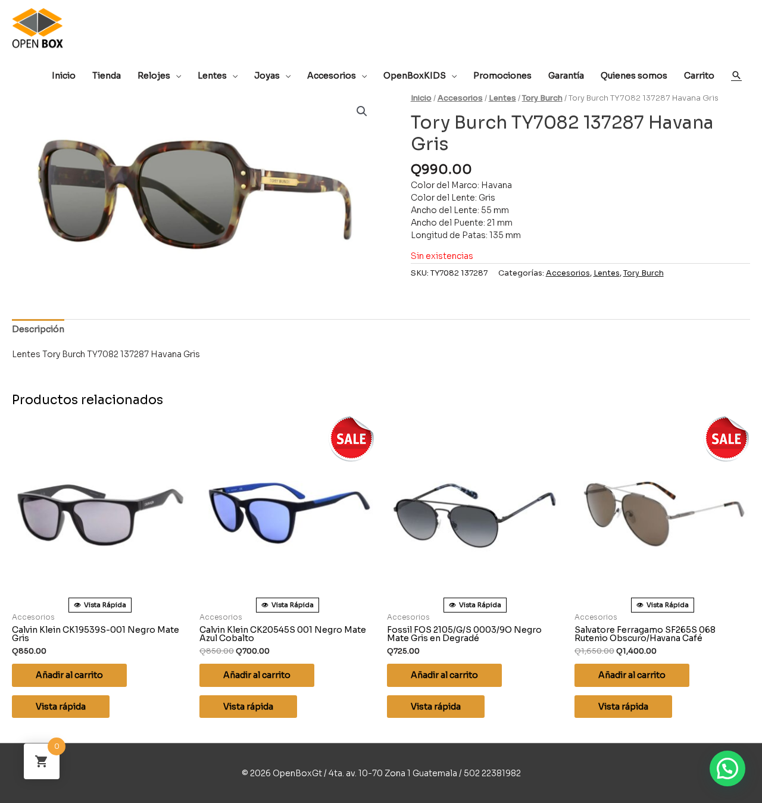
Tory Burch (542, 98)
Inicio (421, 98)
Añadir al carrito (69, 675)
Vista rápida (61, 706)
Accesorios (460, 98)
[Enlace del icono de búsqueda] (736, 75)
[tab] (38, 329)
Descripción (38, 329)
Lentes (502, 98)
